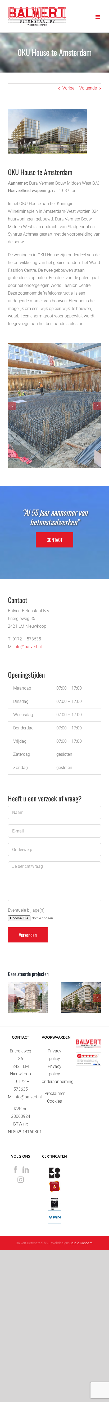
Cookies (54, 1101)
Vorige (68, 88)
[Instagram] (20, 1179)
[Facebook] (15, 1169)
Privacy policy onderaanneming (58, 1074)
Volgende (88, 88)
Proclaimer (54, 1093)
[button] (12, 406)
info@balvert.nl (27, 646)
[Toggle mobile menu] (98, 17)
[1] (54, 405)
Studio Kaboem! (81, 1243)
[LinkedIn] (25, 1169)
